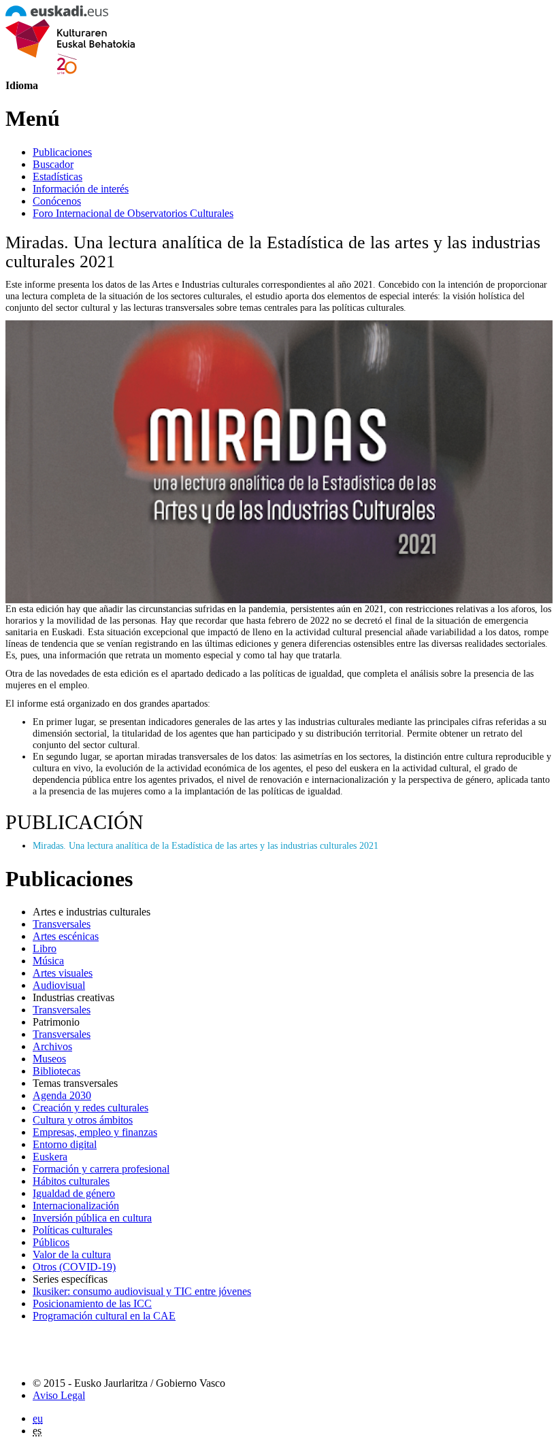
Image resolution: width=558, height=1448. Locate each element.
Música (48, 960)
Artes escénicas (66, 936)
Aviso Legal (59, 1395)
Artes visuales (63, 973)
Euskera (50, 1156)
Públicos (51, 1242)
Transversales (62, 924)
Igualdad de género (74, 1193)
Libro (44, 948)
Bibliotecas (56, 1071)
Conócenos (57, 201)
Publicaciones (62, 152)
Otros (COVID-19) (74, 1267)
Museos (49, 1058)
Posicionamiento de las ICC (92, 1303)
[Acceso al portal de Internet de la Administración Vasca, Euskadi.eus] (56, 12)
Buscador (53, 164)
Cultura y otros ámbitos (83, 1120)
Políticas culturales (72, 1230)
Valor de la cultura (72, 1254)
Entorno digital (65, 1144)
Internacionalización (76, 1205)
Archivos (52, 1046)
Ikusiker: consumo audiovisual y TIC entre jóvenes (142, 1291)
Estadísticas (57, 176)
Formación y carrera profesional (101, 1169)
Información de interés (81, 189)
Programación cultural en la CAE (104, 1315)
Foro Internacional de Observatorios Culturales (133, 213)
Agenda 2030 (62, 1095)
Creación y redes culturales (90, 1107)
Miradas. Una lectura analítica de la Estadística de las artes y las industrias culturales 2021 (205, 845)
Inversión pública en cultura (92, 1218)
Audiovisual (59, 985)
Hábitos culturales (71, 1181)
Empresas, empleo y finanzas (95, 1132)
